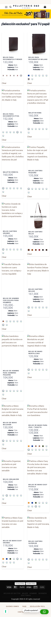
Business (43, 593)
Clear (4, 83)
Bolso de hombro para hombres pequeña (11, 373)
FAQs (24, 606)
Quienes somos (12, 606)
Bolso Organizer (11, 479)
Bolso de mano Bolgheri (10, 424)
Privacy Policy (20, 583)
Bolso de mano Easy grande (12, 542)
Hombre (33, 593)
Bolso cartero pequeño (35, 172)
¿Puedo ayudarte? (31, 611)
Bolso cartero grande (10, 232)
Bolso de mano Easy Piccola (37, 486)
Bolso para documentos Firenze (12, 58)
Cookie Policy (31, 583)
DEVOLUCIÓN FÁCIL (37, 606)
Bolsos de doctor (12, 593)
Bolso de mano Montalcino (35, 352)
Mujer (25, 593)
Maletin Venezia (10, 172)
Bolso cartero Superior (35, 542)
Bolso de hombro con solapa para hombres (11, 300)
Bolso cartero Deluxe (35, 290)
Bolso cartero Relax (35, 233)
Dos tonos (26, 595)
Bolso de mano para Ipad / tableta (37, 426)
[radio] (3, 76)
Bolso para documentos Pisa (11, 115)
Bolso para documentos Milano (37, 58)
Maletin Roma (35, 113)
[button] (6, 7)
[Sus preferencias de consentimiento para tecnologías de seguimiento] (5, 611)
